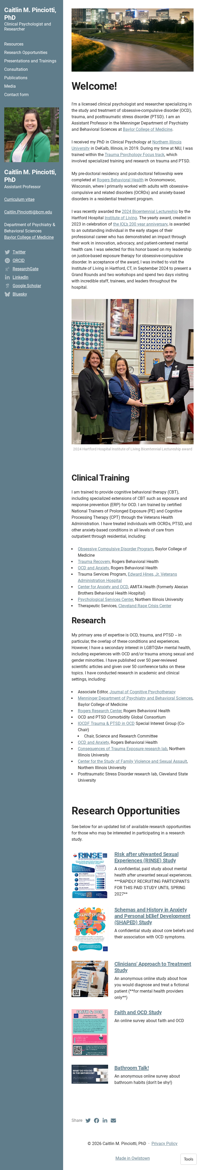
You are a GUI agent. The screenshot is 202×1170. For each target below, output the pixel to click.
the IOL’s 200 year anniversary (140, 224)
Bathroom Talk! (131, 1068)
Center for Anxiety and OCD (103, 586)
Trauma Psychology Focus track (134, 154)
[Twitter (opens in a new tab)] (88, 1120)
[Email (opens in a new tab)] (113, 1120)
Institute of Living (121, 217)
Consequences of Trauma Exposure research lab (122, 748)
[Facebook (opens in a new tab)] (96, 1120)
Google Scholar (27, 285)
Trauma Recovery (94, 561)
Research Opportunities (25, 52)
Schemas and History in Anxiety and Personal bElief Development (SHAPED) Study (152, 916)
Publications (15, 77)
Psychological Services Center (105, 599)
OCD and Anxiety (93, 567)
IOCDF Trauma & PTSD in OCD (106, 723)
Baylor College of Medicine (29, 237)
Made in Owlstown (132, 1158)
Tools (188, 1159)
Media (10, 86)
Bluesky (20, 294)
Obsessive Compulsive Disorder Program (115, 548)
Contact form (16, 94)
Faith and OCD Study (138, 1012)
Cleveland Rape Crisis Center (144, 605)
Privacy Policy (165, 1143)
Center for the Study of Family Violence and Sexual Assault (132, 761)
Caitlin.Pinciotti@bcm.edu (28, 212)
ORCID (19, 260)
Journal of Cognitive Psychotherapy (142, 691)
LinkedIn (20, 277)
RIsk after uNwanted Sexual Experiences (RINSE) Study (146, 857)
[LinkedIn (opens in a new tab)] (105, 1120)
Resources (13, 44)
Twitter (19, 252)
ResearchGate (25, 268)
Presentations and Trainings (30, 60)
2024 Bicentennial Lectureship (150, 211)
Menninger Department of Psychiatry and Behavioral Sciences (135, 698)
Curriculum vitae (19, 199)
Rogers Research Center (100, 710)
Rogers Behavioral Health (120, 179)
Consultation (16, 69)
